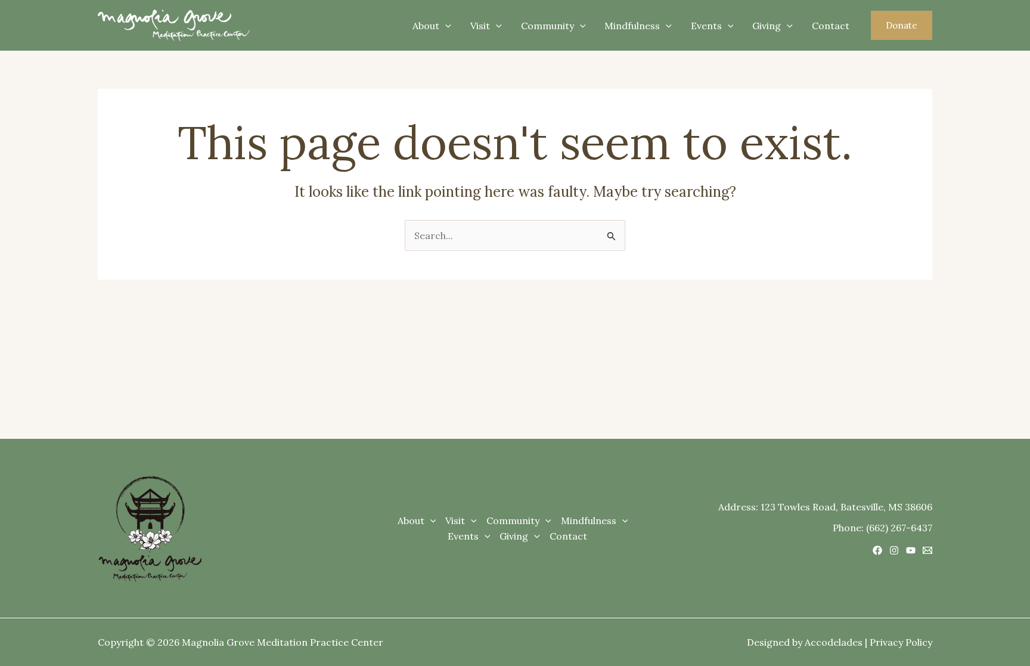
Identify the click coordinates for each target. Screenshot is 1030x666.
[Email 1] (927, 550)
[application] (445, 25)
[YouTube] (911, 550)
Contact (830, 26)
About (425, 26)
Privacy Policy (901, 642)
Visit (480, 26)
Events (706, 26)
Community (547, 26)
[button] (901, 25)
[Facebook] (877, 550)
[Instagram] (894, 550)
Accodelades (834, 642)
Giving (766, 26)
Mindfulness (632, 26)
